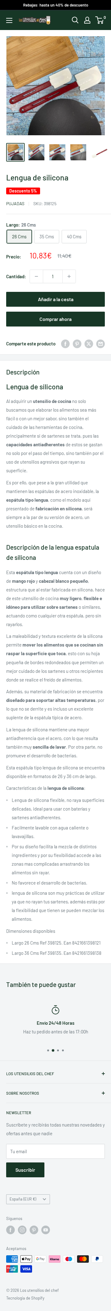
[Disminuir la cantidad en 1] (36, 276)
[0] (100, 20)
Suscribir (25, 1170)
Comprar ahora (55, 319)
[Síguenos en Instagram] (22, 1230)
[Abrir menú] (9, 20)
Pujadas (15, 203)
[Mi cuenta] (87, 20)
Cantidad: (16, 276)
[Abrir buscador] (75, 20)
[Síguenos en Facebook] (10, 1230)
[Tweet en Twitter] (88, 343)
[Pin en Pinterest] (77, 343)
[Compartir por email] (100, 343)
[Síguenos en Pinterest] (34, 1230)
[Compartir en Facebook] (65, 343)
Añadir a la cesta (55, 299)
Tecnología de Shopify (25, 1298)
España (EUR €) (23, 1198)
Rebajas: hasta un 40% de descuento (55, 4)
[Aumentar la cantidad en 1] (69, 276)
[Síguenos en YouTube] (45, 1230)
